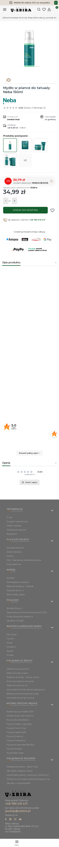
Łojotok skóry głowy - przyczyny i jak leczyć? (28, 775)
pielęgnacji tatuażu (13, 354)
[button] (29, 453)
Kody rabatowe (14, 564)
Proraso (10, 655)
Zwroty (10, 556)
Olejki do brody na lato (17, 673)
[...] (29, 49)
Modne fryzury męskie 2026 (20, 711)
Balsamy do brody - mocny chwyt (23, 677)
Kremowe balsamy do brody (20, 681)
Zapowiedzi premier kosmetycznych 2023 (27, 612)
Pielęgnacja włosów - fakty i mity (22, 766)
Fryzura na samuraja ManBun (20, 744)
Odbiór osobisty (14, 525)
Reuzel (10, 651)
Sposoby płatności (15, 547)
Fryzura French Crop (16, 728)
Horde (10, 643)
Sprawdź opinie (14, 590)
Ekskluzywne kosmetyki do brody (23, 693)
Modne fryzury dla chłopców (20, 716)
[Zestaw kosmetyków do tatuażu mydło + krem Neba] (10, 160)
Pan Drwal (11, 634)
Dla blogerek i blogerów (18, 582)
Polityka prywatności (16, 530)
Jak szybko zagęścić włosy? (20, 771)
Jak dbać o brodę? (15, 620)
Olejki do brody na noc (17, 685)
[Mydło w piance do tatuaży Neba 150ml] (10, 145)
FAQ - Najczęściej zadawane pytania (24, 560)
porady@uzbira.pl (17, 811)
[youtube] (20, 819)
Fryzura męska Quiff (16, 732)
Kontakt (10, 578)
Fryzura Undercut (15, 736)
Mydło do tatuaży (17, 371)
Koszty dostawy (14, 552)
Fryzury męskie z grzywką (19, 724)
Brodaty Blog (13, 608)
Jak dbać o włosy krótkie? (19, 783)
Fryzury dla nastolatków (18, 720)
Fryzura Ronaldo (14, 749)
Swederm (11, 647)
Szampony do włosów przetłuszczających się (28, 779)
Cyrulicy (10, 638)
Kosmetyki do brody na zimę (20, 698)
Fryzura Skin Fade (15, 753)
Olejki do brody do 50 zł (18, 669)
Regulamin (12, 534)
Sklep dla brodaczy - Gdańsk (20, 586)
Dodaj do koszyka (25, 210)
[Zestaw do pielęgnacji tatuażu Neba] (40, 145)
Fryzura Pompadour (16, 740)
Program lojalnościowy (17, 521)
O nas (9, 517)
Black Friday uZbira (16, 594)
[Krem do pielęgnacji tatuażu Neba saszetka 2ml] (25, 145)
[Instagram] (15, 819)
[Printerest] (10, 819)
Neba (31, 394)
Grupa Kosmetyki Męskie (19, 616)
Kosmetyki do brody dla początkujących (26, 689)
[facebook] (5, 819)
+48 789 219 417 (37, 220)
